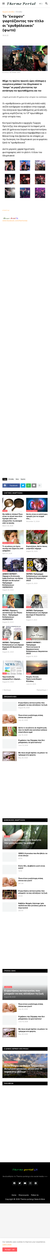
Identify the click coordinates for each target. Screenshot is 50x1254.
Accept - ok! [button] (10, 1249)
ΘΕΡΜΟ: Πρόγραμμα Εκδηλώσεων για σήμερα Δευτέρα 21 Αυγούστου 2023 (37, 613)
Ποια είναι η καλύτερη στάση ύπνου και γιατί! (30, 716)
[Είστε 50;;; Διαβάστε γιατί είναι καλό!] (9, 869)
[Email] (34, 485)
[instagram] (30, 1183)
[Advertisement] (25, 245)
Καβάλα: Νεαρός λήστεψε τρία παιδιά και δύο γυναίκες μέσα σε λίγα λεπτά (32, 905)
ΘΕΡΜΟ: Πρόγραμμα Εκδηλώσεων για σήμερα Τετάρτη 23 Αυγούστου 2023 (37, 577)
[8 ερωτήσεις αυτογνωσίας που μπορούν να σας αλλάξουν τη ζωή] (9, 706)
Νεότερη (7, 690)
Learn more (6, 1244)
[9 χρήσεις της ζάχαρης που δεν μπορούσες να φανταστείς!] (9, 744)
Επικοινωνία (24, 1195)
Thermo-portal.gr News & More (32, 1199)
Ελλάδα (19, 12)
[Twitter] (23, 485)
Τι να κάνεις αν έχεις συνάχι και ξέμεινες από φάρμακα (12, 548)
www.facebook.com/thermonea (14, 221)
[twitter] (20, 1183)
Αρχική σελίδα (8, 12)
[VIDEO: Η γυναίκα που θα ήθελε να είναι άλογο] (9, 857)
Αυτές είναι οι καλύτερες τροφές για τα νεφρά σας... (37, 516)
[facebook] (14, 1183)
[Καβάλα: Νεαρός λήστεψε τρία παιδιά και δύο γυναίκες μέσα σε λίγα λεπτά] (9, 907)
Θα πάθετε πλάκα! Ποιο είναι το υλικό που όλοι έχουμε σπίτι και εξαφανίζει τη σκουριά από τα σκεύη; (12, 518)
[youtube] (25, 1183)
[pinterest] (36, 1183)
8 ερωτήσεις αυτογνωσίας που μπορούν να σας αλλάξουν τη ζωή (32, 704)
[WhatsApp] (28, 485)
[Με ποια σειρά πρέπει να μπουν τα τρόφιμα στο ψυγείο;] (9, 756)
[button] (3, 4)
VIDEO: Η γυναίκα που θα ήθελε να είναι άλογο (32, 854)
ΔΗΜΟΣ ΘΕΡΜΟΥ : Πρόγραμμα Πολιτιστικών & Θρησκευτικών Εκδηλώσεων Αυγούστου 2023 (37, 647)
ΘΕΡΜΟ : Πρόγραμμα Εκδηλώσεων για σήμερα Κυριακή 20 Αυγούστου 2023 (13, 645)
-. (10, 218)
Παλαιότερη (41, 690)
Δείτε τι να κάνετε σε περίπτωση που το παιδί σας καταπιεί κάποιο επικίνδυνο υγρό (32, 730)
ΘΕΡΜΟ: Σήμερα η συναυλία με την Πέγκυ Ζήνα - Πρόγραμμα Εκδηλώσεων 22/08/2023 (12, 614)
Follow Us (34, 1195)
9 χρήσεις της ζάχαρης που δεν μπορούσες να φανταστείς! (31, 741)
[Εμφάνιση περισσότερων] (39, 485)
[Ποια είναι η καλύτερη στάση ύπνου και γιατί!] (9, 719)
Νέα (17, 479)
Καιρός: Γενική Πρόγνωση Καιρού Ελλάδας (34, 679)
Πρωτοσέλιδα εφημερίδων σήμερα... (11, 678)
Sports (23, 479)
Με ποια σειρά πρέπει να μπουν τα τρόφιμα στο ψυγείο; (32, 754)
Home (14, 1195)
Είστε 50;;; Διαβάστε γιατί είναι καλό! (31, 867)
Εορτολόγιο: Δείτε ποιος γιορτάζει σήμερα (36, 547)
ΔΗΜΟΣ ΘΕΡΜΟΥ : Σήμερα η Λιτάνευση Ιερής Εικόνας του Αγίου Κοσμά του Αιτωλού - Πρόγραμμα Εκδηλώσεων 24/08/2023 (12, 580)
